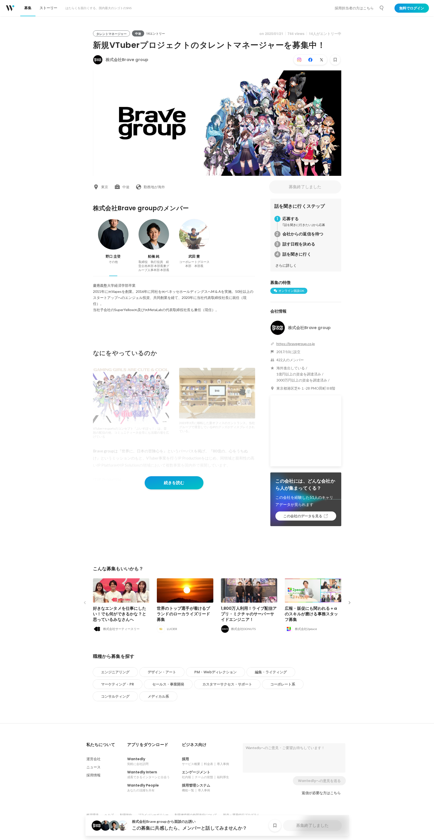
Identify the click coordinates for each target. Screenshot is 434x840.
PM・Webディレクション (215, 672)
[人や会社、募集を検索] (382, 8)
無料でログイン (411, 8)
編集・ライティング (271, 672)
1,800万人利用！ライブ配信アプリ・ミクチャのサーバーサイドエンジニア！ (249, 613)
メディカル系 (158, 696)
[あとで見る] (335, 60)
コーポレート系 (282, 684)
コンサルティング (115, 696)
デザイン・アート (162, 672)
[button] (100, 745)
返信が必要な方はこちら (321, 792)
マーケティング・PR (117, 684)
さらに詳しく (286, 265)
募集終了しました (305, 187)
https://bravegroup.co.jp (295, 343)
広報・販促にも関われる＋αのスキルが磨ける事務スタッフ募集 (311, 613)
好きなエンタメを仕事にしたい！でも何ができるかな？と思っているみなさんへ (119, 613)
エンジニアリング (115, 672)
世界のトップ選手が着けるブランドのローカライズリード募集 (183, 613)
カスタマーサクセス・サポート (227, 684)
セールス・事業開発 (168, 684)
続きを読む (174, 483)
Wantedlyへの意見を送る (319, 780)
